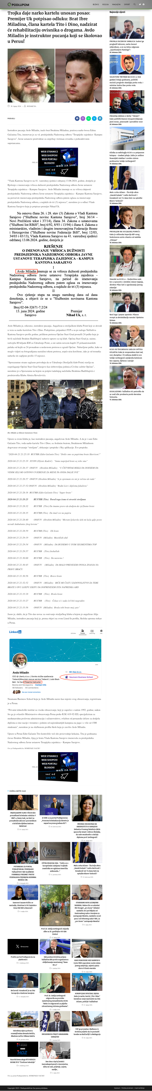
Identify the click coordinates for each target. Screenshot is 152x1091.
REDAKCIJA (31, 106)
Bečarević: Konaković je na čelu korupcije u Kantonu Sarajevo (23, 991)
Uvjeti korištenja (139, 1088)
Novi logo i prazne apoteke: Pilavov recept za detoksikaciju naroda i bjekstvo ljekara (127, 317)
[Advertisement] (127, 441)
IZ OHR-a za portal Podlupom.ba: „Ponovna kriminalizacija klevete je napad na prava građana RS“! (55, 820)
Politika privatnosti (127, 1088)
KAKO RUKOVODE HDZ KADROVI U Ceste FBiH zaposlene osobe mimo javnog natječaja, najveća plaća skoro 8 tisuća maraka (87, 964)
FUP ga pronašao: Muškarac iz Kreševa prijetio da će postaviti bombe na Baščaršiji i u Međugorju (87, 1032)
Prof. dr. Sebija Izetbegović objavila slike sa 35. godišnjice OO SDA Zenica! (55, 931)
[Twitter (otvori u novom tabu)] (140, 4)
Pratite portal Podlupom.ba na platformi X (23, 958)
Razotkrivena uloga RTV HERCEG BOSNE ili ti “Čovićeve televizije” (22, 1060)
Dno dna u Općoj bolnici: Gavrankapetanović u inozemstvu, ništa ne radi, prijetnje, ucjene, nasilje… (55, 1065)
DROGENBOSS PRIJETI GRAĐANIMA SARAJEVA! (55, 1035)
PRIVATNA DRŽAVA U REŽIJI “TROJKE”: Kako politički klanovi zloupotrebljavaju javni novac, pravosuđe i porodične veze (126, 119)
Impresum (117, 1088)
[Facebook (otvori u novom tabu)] (143, 4)
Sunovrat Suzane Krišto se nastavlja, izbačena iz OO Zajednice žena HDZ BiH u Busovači (23, 905)
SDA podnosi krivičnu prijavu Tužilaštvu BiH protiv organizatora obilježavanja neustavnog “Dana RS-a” (55, 961)
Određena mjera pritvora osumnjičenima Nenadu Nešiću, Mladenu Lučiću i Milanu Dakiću (23, 1033)
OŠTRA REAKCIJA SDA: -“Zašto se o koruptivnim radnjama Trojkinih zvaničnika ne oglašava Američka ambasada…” (55, 867)
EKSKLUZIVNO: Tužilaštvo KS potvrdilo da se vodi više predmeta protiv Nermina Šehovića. (127, 394)
